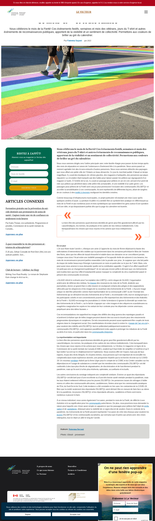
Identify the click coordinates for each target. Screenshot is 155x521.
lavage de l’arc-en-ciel (138, 323)
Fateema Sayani (74, 41)
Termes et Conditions (77, 470)
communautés (95, 403)
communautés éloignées (102, 332)
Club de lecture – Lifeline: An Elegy (22, 269)
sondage (74, 361)
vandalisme (72, 409)
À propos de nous (44, 466)
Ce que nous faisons (45, 470)
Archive (71, 474)
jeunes (59, 415)
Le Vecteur (83, 11)
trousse (93, 283)
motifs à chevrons (82, 192)
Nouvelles (72, 466)
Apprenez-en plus (14, 234)
